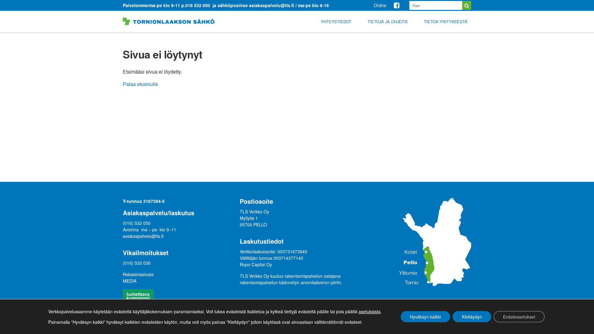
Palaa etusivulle (140, 84)
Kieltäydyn (472, 317)
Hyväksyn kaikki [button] (425, 317)
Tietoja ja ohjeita (388, 21)
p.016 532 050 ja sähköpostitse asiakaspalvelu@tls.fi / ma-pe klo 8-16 (255, 5)
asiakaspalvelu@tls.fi (143, 236)
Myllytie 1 (249, 218)
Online (380, 5)
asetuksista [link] (370, 311)
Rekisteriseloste (138, 274)
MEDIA (129, 281)
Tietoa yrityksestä (445, 21)
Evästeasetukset (519, 317)
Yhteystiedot (336, 21)
